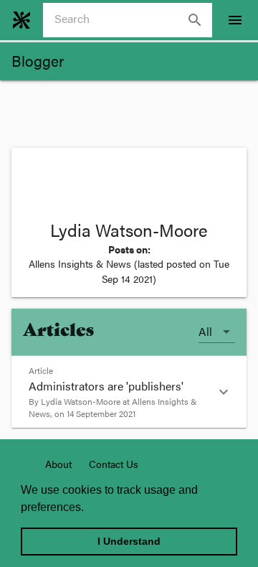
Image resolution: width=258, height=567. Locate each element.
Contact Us (113, 463)
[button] (129, 392)
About (58, 463)
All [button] (205, 331)
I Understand (129, 541)
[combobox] (133, 20)
